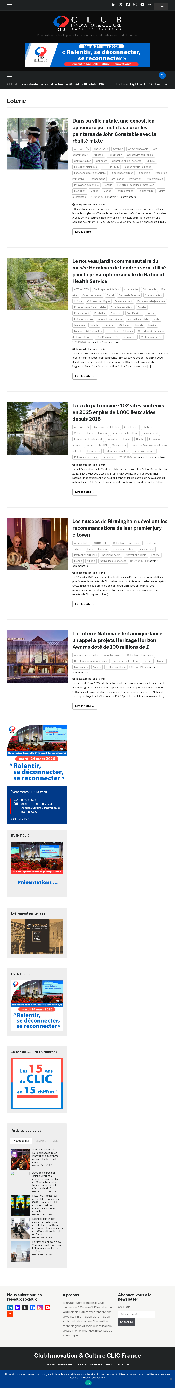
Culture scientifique (98, 301)
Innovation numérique (86, 184)
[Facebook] (128, 4)
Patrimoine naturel (144, 451)
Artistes (98, 154)
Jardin (156, 319)
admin (112, 196)
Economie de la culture (125, 433)
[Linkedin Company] (113, 4)
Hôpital (150, 313)
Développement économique (91, 661)
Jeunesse (79, 325)
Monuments (119, 445)
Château (147, 427)
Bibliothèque (115, 154)
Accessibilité (81, 542)
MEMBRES (96, 1364)
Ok (88, 1383)
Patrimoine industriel (117, 451)
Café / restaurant (92, 295)
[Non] (170, 1379)
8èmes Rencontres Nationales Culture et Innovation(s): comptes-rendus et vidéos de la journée (45, 1155)
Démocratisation (97, 433)
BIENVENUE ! (66, 1364)
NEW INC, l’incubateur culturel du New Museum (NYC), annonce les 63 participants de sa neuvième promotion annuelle (46, 1203)
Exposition (144, 172)
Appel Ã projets (113, 655)
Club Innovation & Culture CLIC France (87, 1355)
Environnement (123, 301)
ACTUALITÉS (81, 148)
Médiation (79, 190)
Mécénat (108, 325)
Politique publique (116, 667)
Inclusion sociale (83, 319)
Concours (101, 160)
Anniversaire (101, 148)
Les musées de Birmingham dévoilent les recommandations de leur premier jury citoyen (119, 528)
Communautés (82, 160)
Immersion (135, 178)
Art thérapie (149, 289)
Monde (94, 190)
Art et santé (131, 289)
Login (161, 6)
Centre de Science (129, 295)
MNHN (103, 445)
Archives (118, 148)
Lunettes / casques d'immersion (135, 184)
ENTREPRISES (110, 166)
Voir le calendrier (19, 819)
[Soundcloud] (149, 4)
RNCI (109, 1364)
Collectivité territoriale (140, 154)
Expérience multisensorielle (90, 172)
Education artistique (85, 166)
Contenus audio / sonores (127, 160)
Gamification (117, 178)
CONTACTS (122, 1364)
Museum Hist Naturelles (88, 331)
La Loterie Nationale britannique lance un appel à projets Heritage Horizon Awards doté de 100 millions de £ (117, 640)
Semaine (41, 1141)
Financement (97, 178)
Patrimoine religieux (85, 457)
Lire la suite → (84, 231)
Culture (150, 160)
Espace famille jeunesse (137, 166)
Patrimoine (93, 451)
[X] (120, 4)
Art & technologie (138, 148)
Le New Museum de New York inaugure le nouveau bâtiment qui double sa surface (46, 1246)
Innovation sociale (137, 319)
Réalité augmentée (108, 337)
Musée (107, 190)
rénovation (130, 337)
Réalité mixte (146, 190)
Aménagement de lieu (106, 289)
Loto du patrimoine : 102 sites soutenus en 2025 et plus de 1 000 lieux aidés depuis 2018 (118, 412)
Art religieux (131, 427)
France (127, 439)
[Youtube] (142, 4)
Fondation (100, 313)
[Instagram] (135, 4)
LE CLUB (82, 1364)
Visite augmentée (151, 337)
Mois (55, 1141)
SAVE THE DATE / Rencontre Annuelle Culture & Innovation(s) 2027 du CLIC (40, 807)
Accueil (50, 1364)
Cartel (110, 295)
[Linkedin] (17, 1307)
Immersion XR (154, 178)
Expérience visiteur (122, 172)
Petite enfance (124, 190)
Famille (142, 307)
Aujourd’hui (21, 1141)
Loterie (108, 184)
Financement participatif (88, 439)
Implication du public (85, 554)
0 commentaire (128, 196)
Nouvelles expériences (120, 331)
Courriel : (124, 1307)
